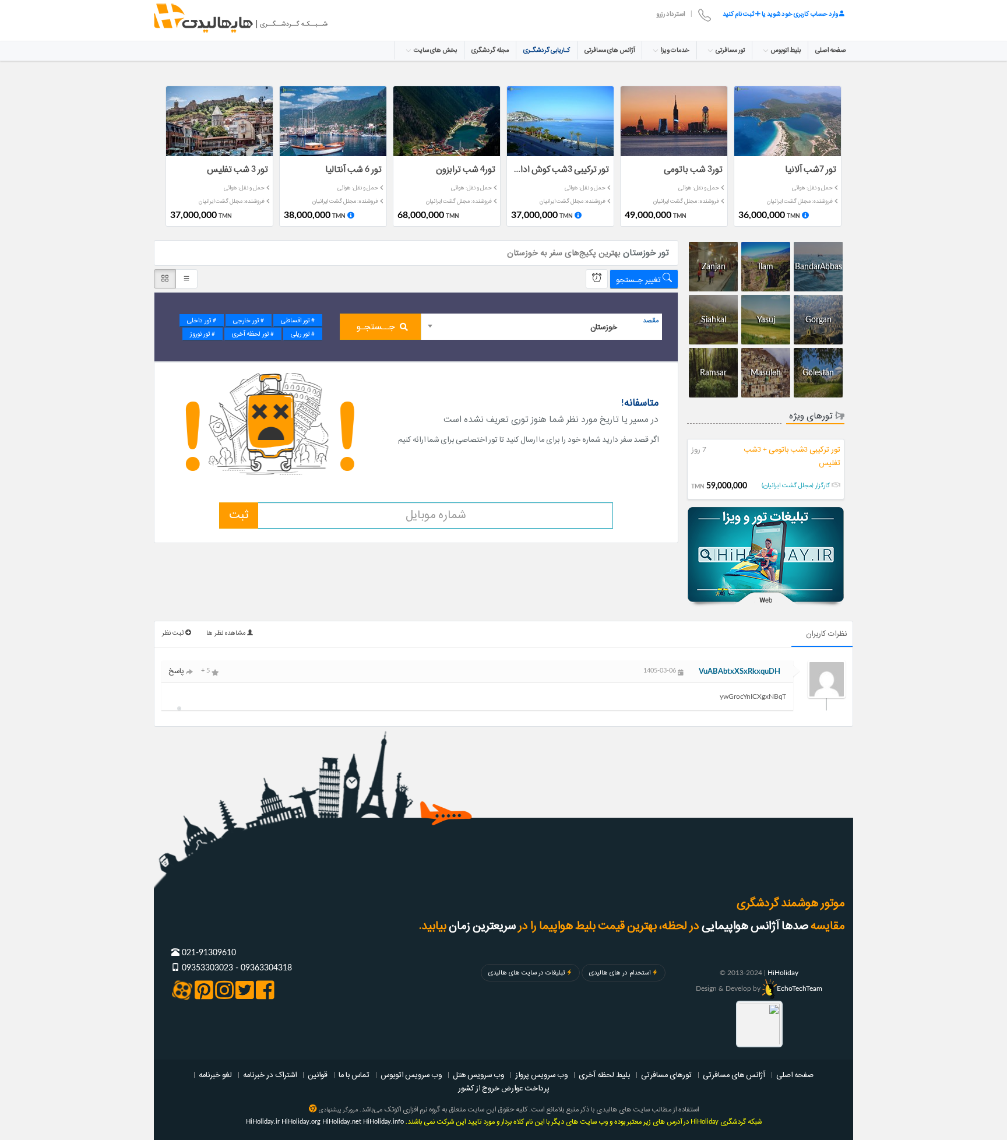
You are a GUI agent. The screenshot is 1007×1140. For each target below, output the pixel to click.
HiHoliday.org (301, 1121)
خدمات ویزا (674, 50)
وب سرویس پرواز (541, 1074)
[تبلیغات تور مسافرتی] (765, 557)
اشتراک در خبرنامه (270, 1074)
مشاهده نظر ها (226, 633)
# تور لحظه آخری (253, 334)
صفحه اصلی (830, 50)
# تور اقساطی (298, 320)
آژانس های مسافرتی (610, 50)
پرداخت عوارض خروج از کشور (504, 1088)
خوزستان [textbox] (603, 326)
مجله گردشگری (490, 50)
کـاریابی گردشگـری (546, 50)
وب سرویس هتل (478, 1074)
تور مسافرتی (729, 50)
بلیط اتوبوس (785, 50)
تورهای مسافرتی (666, 1074)
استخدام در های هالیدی (619, 973)
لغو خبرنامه (215, 1074)
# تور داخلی (201, 320)
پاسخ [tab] (177, 670)
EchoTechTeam (799, 988)
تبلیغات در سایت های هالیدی (526, 973)
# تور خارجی (248, 320)
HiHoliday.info (383, 1121)
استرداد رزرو (670, 14)
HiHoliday (782, 972)
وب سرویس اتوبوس (411, 1074)
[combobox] (541, 327)
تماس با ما (354, 1074)
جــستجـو (376, 327)
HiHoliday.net (341, 1121)
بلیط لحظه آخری (604, 1074)
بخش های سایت (435, 50)
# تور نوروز (202, 334)
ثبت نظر (173, 633)
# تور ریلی (303, 334)
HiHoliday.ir (263, 1121)
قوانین (318, 1074)
